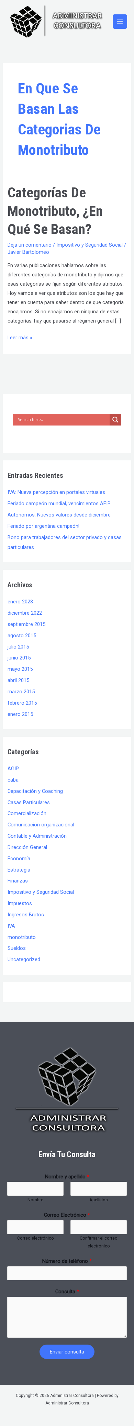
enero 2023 (20, 602)
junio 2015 (19, 658)
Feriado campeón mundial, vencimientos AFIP (59, 503)
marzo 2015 (21, 692)
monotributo (22, 937)
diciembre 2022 (25, 613)
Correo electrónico (35, 1238)
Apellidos (98, 1199)
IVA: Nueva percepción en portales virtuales (56, 492)
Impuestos (20, 903)
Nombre (35, 1199)
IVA (11, 926)
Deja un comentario (30, 245)
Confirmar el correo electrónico (99, 1241)
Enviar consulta (67, 1352)
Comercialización (27, 813)
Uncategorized (24, 959)
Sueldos (17, 948)
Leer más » (20, 337)
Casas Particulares (29, 802)
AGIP (13, 769)
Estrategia (19, 870)
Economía (19, 858)
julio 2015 (18, 647)
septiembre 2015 (26, 624)
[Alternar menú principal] (120, 21)
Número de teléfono (67, 1261)
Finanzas (18, 881)
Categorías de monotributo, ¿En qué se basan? (55, 210)
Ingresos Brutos (26, 915)
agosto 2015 (22, 635)
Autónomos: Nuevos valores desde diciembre (59, 515)
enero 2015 (20, 714)
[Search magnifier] (115, 420)
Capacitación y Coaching (35, 791)
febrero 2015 (22, 703)
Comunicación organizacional (41, 825)
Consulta (67, 1291)
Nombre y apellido (67, 1177)
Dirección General (27, 847)
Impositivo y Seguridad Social (89, 245)
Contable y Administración (37, 836)
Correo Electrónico (67, 1215)
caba (13, 780)
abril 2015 (18, 680)
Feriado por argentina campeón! (43, 526)
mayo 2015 (20, 669)
